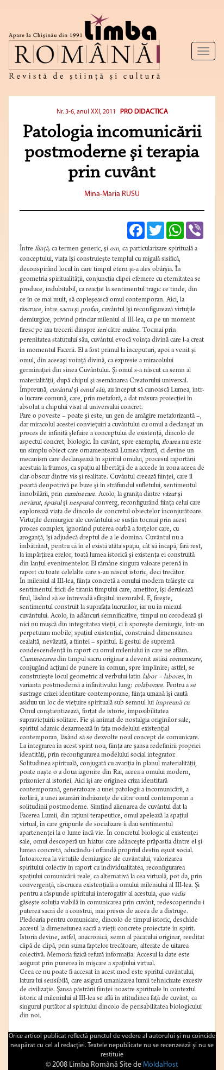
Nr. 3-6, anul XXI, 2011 (87, 112)
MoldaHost (160, 1065)
